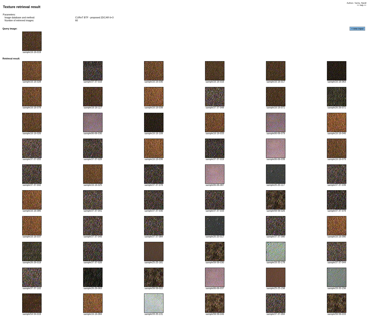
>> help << (361, 5)
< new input (357, 28)
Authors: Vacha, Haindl (356, 3)
